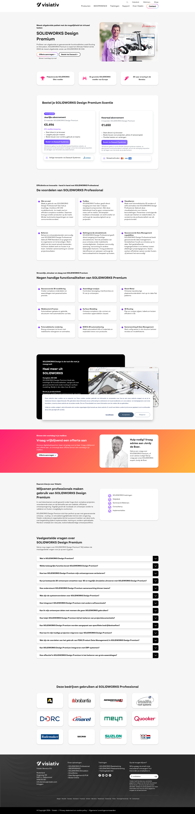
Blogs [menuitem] (156, 2)
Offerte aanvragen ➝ (47, 455)
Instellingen (110, 414)
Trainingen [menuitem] (114, 6)
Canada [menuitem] (69, 798)
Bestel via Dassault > (69, 54)
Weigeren (142, 414)
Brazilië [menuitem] (64, 798)
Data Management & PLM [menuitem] (78, 775)
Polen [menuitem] (114, 798)
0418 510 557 (41, 780)
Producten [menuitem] (85, 6)
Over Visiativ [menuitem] (138, 6)
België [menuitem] (59, 798)
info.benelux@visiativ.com (47, 782)
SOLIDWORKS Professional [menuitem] (79, 766)
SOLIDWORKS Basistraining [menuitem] (110, 766)
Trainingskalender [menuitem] (107, 771)
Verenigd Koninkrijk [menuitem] (122, 798)
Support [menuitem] (126, 6)
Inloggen (40, 784)
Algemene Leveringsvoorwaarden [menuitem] (102, 810)
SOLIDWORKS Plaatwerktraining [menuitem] (112, 768)
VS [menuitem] (130, 798)
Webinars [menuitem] (146, 2)
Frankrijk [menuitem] (82, 798)
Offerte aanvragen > (47, 54)
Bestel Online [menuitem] (74, 778)
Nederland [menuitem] (101, 798)
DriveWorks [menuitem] (73, 773)
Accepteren (126, 414)
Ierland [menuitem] (88, 798)
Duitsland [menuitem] (76, 798)
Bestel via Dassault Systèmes (57, 142)
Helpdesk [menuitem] (135, 2)
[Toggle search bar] (127, 2)
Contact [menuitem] (152, 6)
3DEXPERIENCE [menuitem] (100, 6)
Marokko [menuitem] (94, 798)
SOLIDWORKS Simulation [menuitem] (78, 771)
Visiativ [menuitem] (54, 810)
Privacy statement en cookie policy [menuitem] (73, 810)
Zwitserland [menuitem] (135, 798)
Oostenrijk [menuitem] (108, 798)
